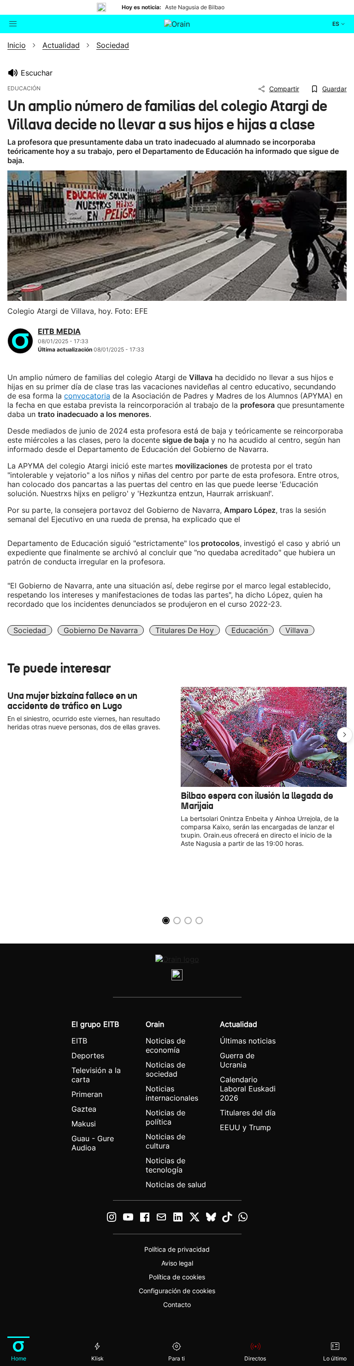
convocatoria (87, 395)
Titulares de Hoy (184, 630)
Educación (249, 630)
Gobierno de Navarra (101, 630)
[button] (345, 735)
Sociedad (29, 630)
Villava (296, 630)
